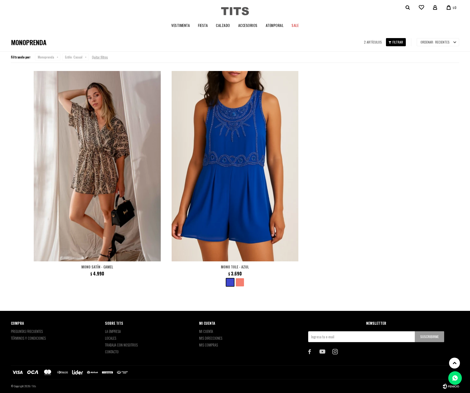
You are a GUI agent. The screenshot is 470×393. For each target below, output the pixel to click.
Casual (73, 57)
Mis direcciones (210, 338)
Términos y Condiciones (28, 338)
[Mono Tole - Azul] (235, 166)
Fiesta (203, 25)
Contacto (112, 351)
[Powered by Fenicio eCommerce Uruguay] (451, 386)
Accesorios (248, 25)
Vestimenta (180, 25)
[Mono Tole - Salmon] (240, 282)
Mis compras (208, 345)
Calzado (223, 25)
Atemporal (275, 25)
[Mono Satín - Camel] (97, 166)
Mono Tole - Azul (235, 267)
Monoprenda (46, 57)
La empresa (113, 331)
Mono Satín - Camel (97, 267)
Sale (295, 25)
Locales (110, 338)
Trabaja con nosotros (121, 345)
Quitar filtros (100, 57)
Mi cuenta (206, 331)
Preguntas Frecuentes (27, 331)
